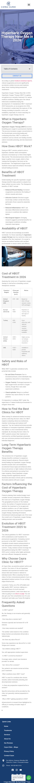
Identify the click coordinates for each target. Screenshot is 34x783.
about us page (19, 594)
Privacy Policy (9, 751)
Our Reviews (8, 743)
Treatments (8, 730)
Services (7, 734)
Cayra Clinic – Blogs (11, 747)
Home (6, 726)
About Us (7, 739)
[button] (29, 4)
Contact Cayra (9, 755)
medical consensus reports (23, 81)
